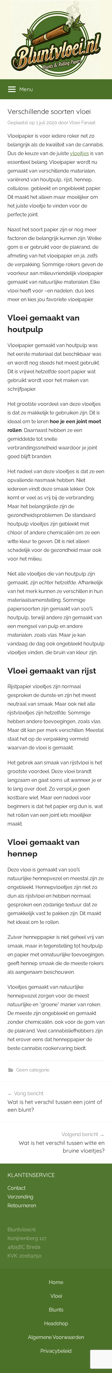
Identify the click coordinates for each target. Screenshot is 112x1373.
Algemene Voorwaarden (56, 1337)
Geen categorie (32, 1070)
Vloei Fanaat (82, 122)
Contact (16, 1188)
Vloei (56, 1296)
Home (56, 1282)
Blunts (56, 1310)
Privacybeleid (56, 1351)
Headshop (56, 1323)
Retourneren (21, 1206)
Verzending (20, 1197)
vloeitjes (79, 153)
